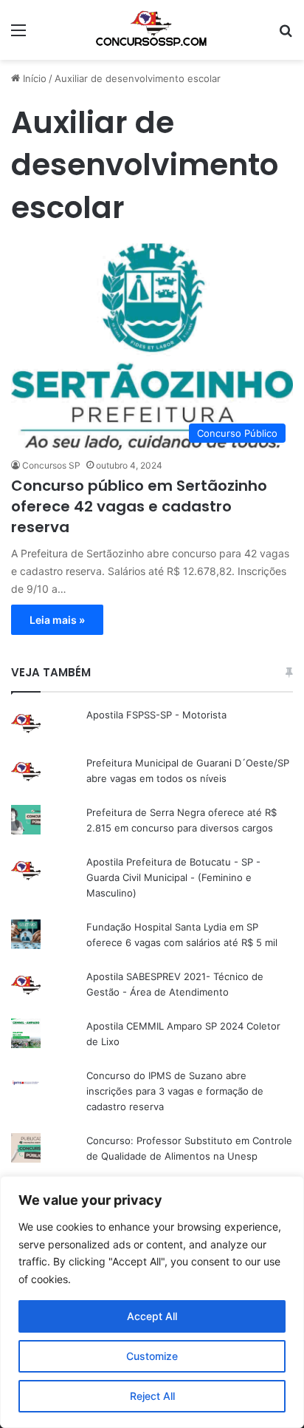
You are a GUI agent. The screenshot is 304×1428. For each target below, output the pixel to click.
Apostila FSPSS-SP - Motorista (156, 715)
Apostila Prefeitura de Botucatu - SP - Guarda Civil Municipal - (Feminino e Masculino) (173, 877)
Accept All (152, 1316)
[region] (152, 1302)
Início (33, 78)
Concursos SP (51, 465)
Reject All (152, 1396)
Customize (152, 1356)
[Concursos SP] (152, 30)
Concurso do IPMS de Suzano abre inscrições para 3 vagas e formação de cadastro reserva (174, 1091)
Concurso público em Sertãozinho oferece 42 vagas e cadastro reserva (139, 506)
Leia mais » (57, 619)
